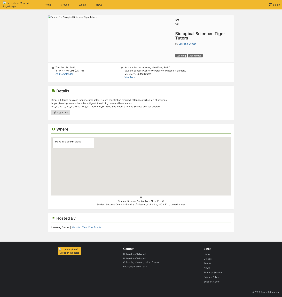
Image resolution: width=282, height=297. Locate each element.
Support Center (212, 281)
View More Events (91, 227)
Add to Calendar (64, 73)
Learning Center (187, 43)
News (99, 4)
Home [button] (48, 4)
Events (82, 4)
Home (207, 254)
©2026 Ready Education (265, 292)
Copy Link (62, 112)
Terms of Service (213, 272)
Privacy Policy (211, 277)
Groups (65, 4)
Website (76, 227)
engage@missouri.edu (135, 266)
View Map (130, 77)
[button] (16, 4)
